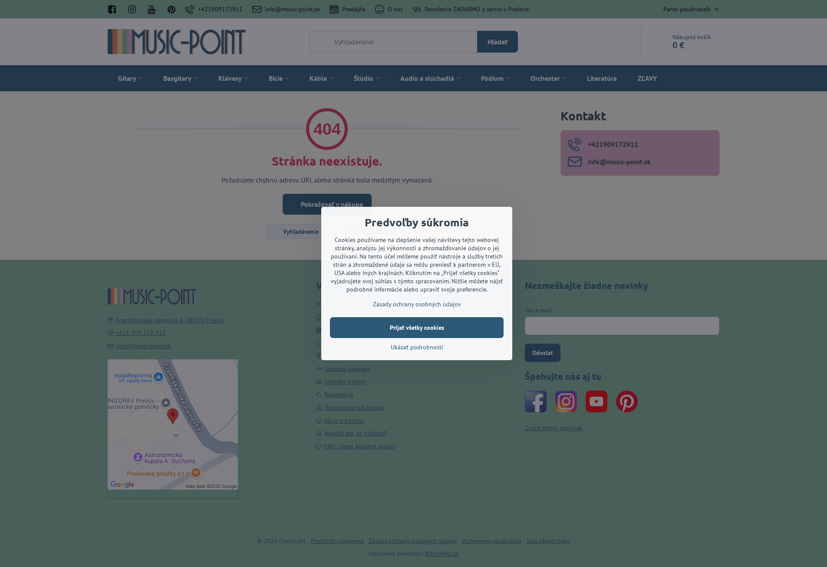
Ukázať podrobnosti (417, 347)
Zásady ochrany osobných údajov (417, 304)
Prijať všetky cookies (417, 328)
